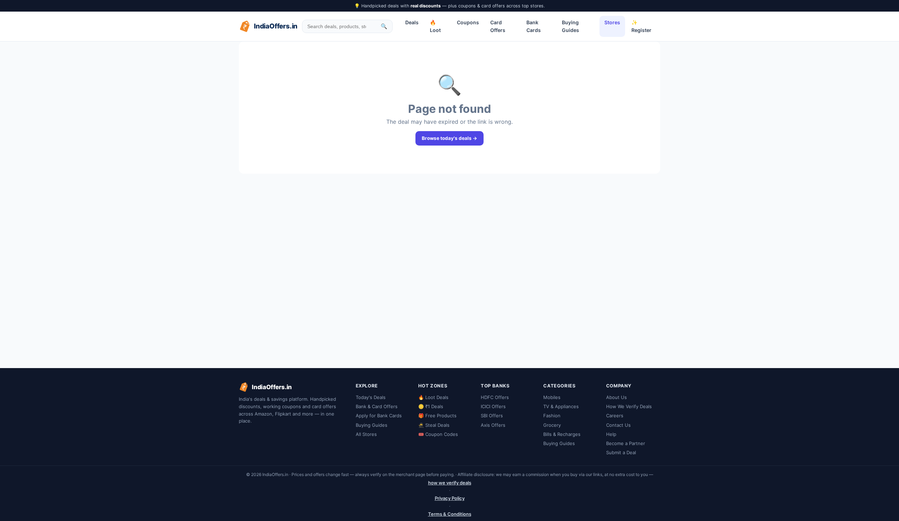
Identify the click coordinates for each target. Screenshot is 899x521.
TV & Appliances (561, 406)
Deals (412, 22)
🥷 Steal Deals (434, 425)
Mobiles (551, 397)
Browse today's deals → (449, 138)
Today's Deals (371, 397)
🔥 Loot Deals (433, 397)
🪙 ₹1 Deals (430, 406)
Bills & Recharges (561, 434)
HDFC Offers (495, 397)
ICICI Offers (493, 406)
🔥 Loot (435, 26)
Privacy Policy (450, 498)
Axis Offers (493, 425)
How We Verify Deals (629, 406)
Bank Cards (533, 26)
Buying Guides (570, 26)
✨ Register (641, 26)
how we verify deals (449, 482)
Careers (614, 415)
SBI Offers (492, 415)
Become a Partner (625, 443)
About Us (616, 397)
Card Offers (497, 26)
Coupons (468, 22)
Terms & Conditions (449, 514)
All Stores (366, 434)
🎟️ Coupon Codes (438, 434)
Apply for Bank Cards (379, 415)
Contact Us (618, 425)
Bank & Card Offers (377, 406)
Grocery (552, 425)
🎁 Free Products (437, 415)
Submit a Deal (621, 452)
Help (611, 434)
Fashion (551, 415)
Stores (612, 22)
